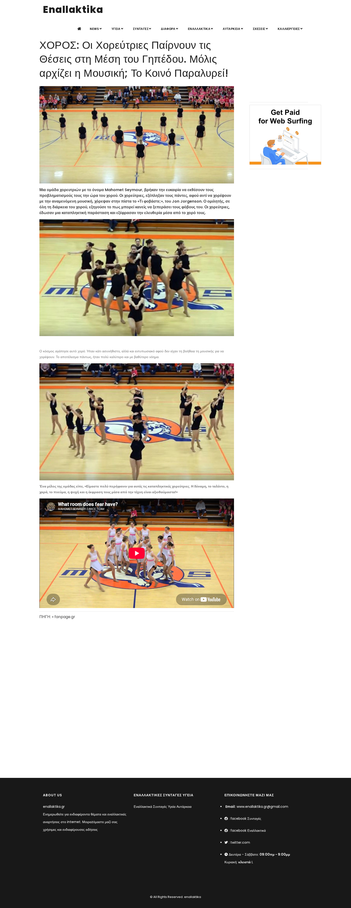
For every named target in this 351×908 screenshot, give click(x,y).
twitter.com (240, 842)
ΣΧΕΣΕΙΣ (259, 29)
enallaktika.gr (54, 806)
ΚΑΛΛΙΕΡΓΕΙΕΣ (289, 29)
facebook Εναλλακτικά (248, 830)
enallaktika (192, 897)
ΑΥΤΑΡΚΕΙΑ (231, 29)
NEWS (94, 29)
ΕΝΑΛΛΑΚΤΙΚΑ (199, 29)
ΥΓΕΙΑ (116, 29)
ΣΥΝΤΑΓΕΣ (141, 29)
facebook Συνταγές (245, 818)
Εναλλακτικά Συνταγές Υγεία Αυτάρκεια (162, 806)
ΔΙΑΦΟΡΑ (168, 29)
